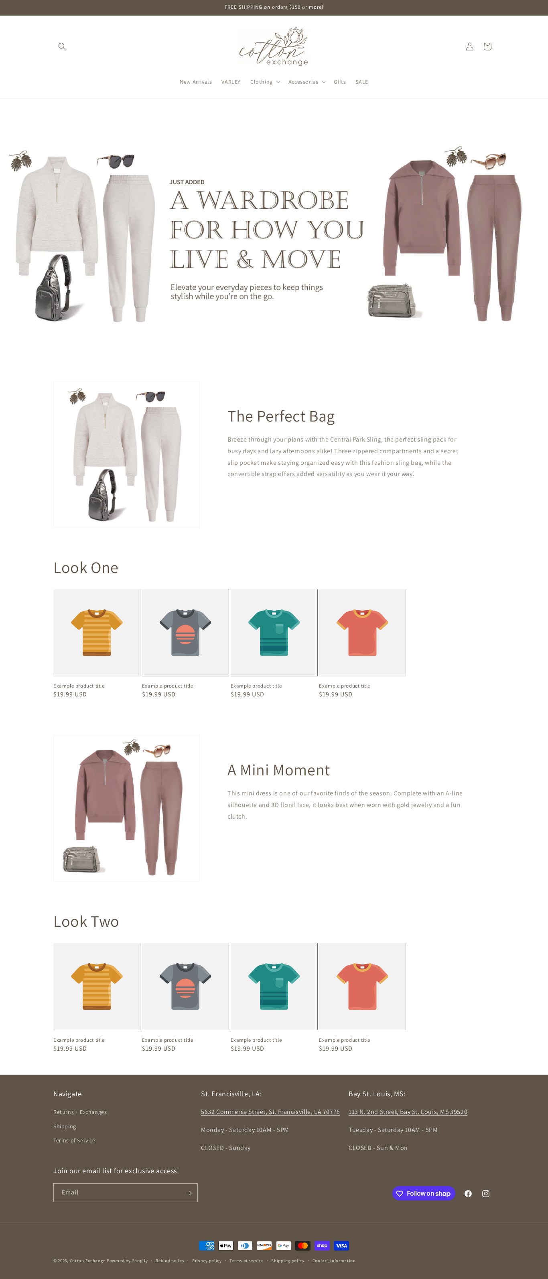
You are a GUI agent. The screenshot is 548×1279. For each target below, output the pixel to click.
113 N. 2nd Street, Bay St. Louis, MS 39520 (408, 1112)
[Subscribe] (188, 1193)
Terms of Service (74, 1140)
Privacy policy (207, 1260)
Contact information (334, 1260)
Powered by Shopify (127, 1260)
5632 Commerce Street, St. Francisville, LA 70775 (270, 1112)
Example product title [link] (79, 686)
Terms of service (246, 1260)
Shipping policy (287, 1260)
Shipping (64, 1126)
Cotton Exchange (88, 1260)
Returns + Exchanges (80, 1112)
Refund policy (170, 1260)
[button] (62, 46)
